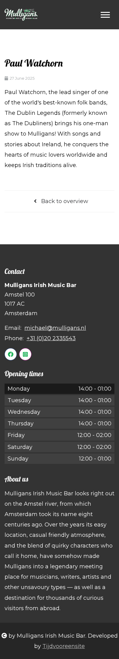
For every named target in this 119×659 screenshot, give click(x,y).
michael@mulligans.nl (55, 328)
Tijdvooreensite (63, 646)
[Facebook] (11, 354)
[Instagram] (25, 354)
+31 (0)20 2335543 (51, 338)
